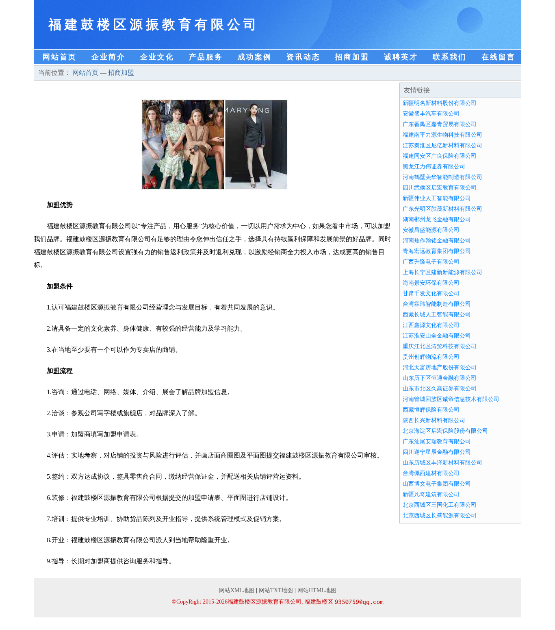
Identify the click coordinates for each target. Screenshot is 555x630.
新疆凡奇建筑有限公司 (431, 494)
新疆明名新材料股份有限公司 (440, 103)
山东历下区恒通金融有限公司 (440, 378)
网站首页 (60, 57)
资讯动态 (303, 57)
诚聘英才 (401, 57)
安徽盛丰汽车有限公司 (431, 114)
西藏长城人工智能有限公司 (437, 315)
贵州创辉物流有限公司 (431, 357)
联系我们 (450, 57)
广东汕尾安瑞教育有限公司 (437, 441)
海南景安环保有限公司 (431, 283)
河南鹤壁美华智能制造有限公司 (442, 177)
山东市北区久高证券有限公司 (440, 389)
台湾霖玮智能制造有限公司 (437, 304)
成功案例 (255, 57)
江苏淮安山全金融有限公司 (437, 336)
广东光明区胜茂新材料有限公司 (442, 209)
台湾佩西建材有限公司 (431, 473)
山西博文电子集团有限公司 (437, 484)
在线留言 (498, 57)
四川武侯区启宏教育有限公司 (440, 188)
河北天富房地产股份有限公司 (440, 367)
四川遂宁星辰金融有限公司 (437, 452)
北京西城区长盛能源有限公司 (440, 515)
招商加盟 (352, 57)
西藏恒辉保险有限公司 (431, 410)
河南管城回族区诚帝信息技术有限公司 (451, 399)
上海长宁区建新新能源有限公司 (442, 272)
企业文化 (157, 57)
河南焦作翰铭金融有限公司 (437, 241)
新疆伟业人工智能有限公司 (437, 198)
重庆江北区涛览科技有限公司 (440, 346)
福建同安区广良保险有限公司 (440, 156)
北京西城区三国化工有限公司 (440, 505)
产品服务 (206, 57)
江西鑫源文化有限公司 (431, 325)
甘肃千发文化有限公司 (431, 293)
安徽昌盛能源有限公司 (431, 230)
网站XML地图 (236, 590)
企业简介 (108, 57)
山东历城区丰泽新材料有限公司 (442, 463)
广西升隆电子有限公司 (431, 262)
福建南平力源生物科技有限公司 (442, 135)
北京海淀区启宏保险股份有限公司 (445, 431)
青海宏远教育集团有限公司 (437, 251)
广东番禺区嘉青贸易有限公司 (440, 124)
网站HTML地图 (316, 590)
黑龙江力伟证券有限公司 (434, 166)
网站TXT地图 (276, 590)
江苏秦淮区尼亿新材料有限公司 (442, 145)
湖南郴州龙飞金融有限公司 (437, 219)
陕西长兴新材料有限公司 (434, 420)
